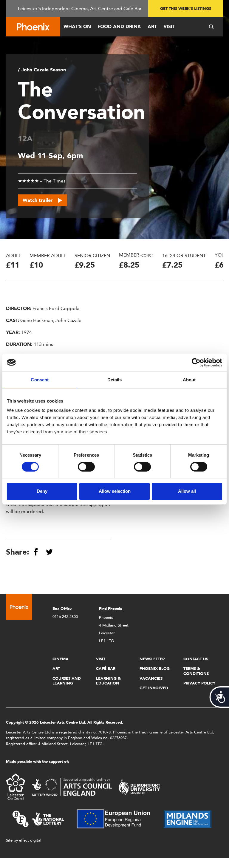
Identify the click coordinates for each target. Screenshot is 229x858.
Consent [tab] (40, 379)
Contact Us (195, 659)
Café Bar (105, 668)
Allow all (187, 491)
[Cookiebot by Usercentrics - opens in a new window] (196, 362)
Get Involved (154, 688)
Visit (169, 26)
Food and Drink (119, 26)
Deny (42, 491)
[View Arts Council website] (72, 786)
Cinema (60, 659)
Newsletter (152, 659)
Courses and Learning (66, 680)
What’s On (77, 26)
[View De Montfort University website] (139, 786)
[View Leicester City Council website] (15, 786)
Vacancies (151, 678)
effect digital (30, 840)
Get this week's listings (185, 8)
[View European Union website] (117, 818)
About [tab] (189, 379)
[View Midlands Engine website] (187, 818)
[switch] (86, 467)
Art (152, 26)
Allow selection (115, 491)
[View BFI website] (38, 818)
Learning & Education (108, 680)
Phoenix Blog (155, 668)
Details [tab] (114, 379)
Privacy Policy (199, 683)
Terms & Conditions (196, 671)
